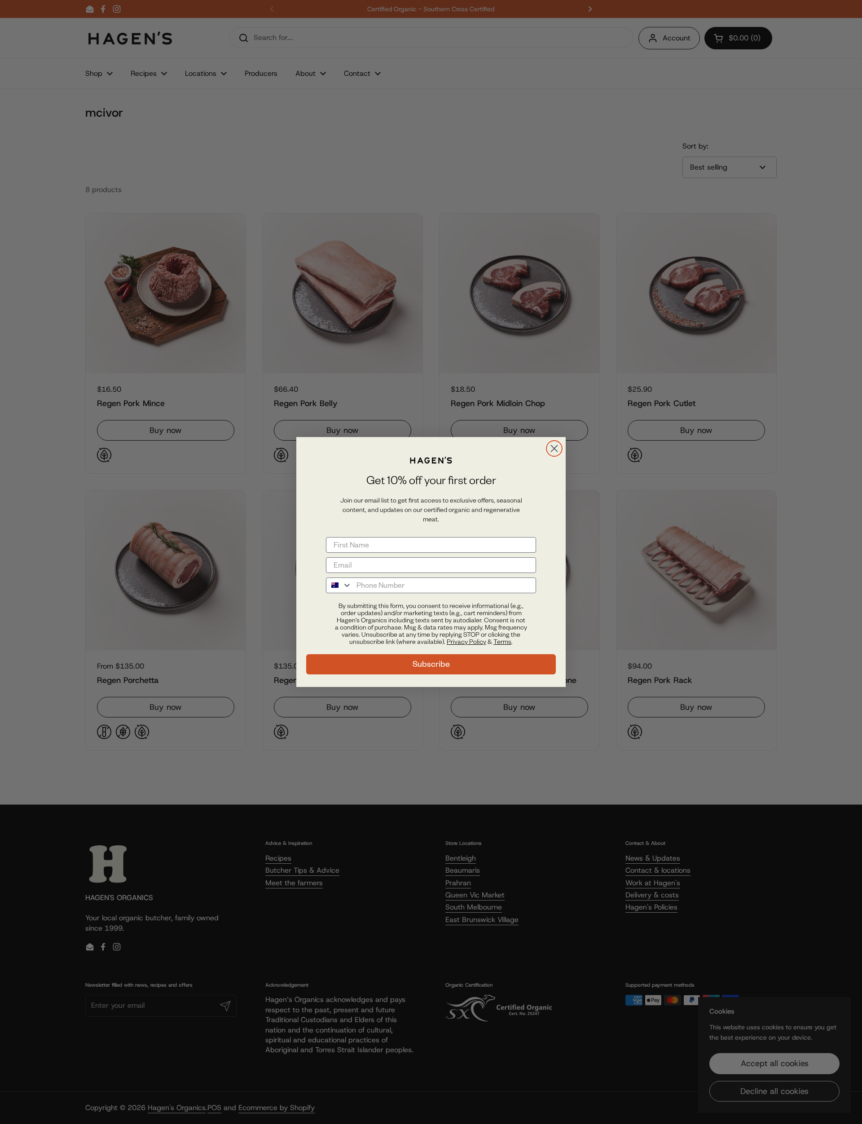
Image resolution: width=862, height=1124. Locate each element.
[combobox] (339, 585)
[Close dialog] (554, 448)
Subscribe (431, 664)
